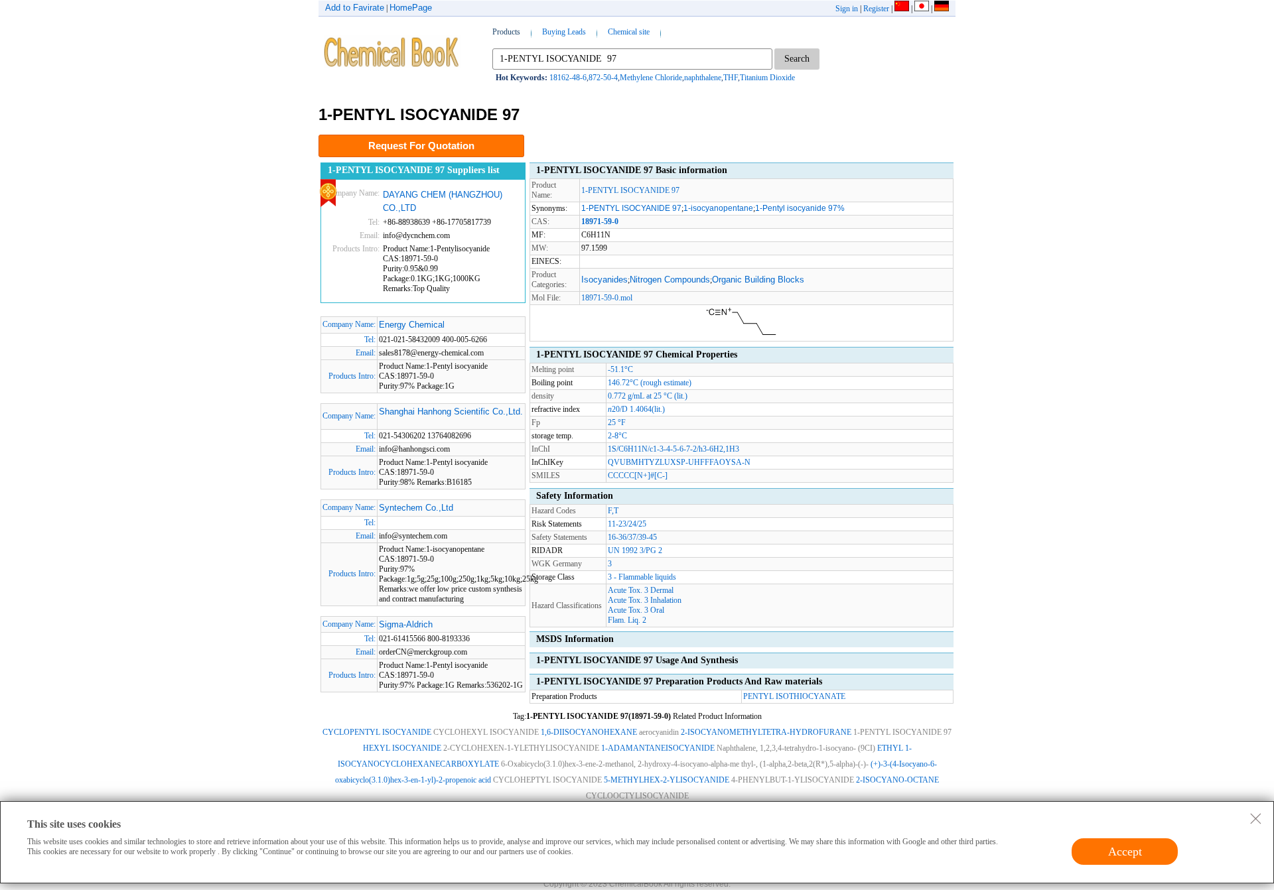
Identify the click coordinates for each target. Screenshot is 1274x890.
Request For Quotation (421, 145)
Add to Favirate (354, 8)
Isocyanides (604, 280)
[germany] (941, 8)
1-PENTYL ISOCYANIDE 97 (630, 190)
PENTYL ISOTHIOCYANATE (794, 696)
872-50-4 (603, 77)
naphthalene (702, 77)
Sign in (846, 8)
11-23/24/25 (627, 524)
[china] (901, 8)
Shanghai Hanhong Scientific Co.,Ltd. (451, 411)
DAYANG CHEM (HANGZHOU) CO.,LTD (442, 201)
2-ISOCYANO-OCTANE (897, 780)
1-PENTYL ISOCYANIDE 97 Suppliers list (414, 170)
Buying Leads (564, 31)
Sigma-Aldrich (406, 624)
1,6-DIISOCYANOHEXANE (589, 732)
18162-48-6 (568, 77)
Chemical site (629, 31)
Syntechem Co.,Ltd (416, 508)
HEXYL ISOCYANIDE (402, 748)
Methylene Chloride (651, 77)
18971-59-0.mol (606, 297)
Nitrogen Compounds (670, 280)
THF (730, 77)
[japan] (921, 8)
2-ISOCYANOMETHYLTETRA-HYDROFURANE (766, 732)
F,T (613, 510)
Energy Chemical (412, 325)
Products (506, 31)
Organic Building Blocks (758, 280)
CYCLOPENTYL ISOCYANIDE (376, 732)
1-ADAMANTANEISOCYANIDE (658, 748)
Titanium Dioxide (767, 77)
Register (876, 8)
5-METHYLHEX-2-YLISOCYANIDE (666, 780)
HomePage (410, 8)
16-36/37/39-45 (632, 537)
